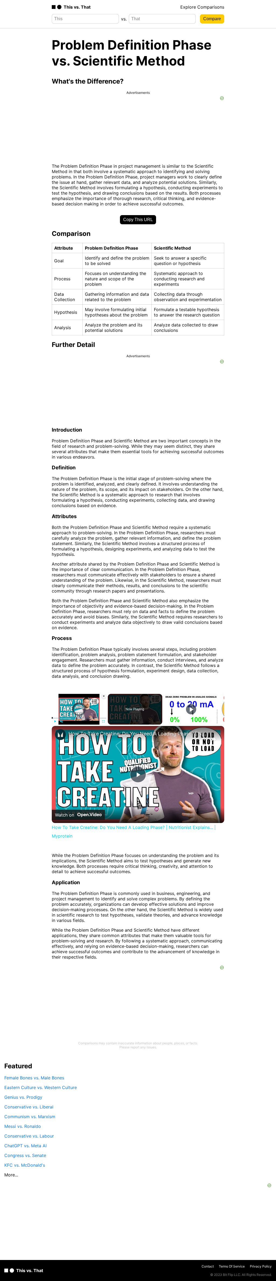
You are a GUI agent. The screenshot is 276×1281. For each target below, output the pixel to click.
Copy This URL (138, 219)
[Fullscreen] (103, 721)
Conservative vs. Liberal (28, 1107)
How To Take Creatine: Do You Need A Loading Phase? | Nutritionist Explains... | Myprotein (137, 733)
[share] (213, 739)
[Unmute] (61, 721)
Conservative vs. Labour (29, 1136)
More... (11, 1174)
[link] (60, 734)
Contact (208, 1266)
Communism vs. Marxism (29, 1116)
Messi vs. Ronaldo (22, 1126)
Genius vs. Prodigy (23, 1097)
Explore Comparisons (202, 7)
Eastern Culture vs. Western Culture (40, 1087)
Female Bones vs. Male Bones (34, 1077)
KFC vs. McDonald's (24, 1165)
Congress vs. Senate (25, 1155)
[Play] (55, 721)
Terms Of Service (232, 1266)
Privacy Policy (261, 1266)
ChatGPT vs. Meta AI (25, 1145)
